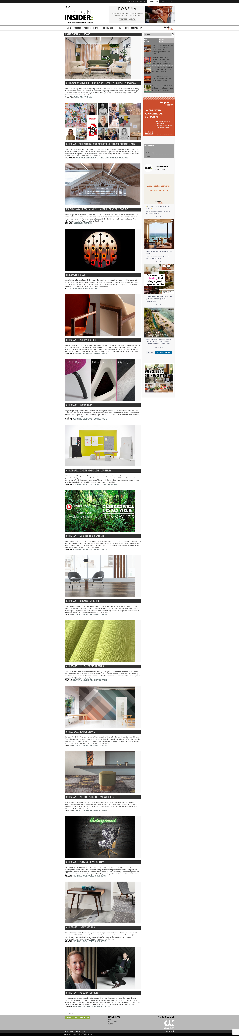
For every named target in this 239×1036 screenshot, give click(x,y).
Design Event (104, 158)
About (147, 149)
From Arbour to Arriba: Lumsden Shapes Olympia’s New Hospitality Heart (161, 79)
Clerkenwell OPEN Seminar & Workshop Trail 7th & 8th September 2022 (100, 144)
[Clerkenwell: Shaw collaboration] (100, 596)
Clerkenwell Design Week (92, 354)
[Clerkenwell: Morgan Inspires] (100, 335)
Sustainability (136, 28)
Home (66, 1031)
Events (105, 354)
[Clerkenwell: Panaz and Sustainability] (100, 857)
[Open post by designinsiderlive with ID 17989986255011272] (159, 322)
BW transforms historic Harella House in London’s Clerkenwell (98, 209)
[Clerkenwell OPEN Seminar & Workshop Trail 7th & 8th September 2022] (103, 139)
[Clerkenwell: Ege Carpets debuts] (100, 988)
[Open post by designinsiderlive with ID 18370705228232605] (159, 189)
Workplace (88, 97)
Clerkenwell (78, 97)
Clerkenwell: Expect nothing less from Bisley (88, 470)
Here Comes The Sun (75, 274)
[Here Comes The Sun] (100, 270)
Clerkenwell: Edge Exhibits (79, 405)
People (95, 28)
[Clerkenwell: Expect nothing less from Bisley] (100, 465)
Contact (147, 156)
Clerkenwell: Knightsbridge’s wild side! (85, 536)
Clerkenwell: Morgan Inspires (81, 340)
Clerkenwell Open (92, 158)
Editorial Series (108, 28)
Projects (87, 28)
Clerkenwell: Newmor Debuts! (80, 731)
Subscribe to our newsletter (78, 1017)
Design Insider (153, 1)
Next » (71, 1013)
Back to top (169, 1031)
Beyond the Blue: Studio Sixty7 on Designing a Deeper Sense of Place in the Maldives (162, 88)
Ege (103, 1006)
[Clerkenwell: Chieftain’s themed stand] (100, 661)
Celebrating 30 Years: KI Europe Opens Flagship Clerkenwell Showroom (101, 83)
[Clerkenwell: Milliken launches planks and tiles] (100, 792)
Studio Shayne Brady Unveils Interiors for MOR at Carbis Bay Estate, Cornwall (162, 69)
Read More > (88, 95)
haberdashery (89, 288)
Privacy (78, 1031)
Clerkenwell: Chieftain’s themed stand (85, 666)
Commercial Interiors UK (136, 1)
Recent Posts (161, 41)
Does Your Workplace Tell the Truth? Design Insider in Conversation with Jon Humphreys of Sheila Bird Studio (162, 49)
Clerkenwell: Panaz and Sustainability (85, 862)
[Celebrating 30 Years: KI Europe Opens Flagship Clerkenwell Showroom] (98, 78)
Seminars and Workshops (119, 158)
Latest (69, 28)
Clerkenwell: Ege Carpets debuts (82, 993)
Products (77, 28)
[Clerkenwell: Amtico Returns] (100, 922)
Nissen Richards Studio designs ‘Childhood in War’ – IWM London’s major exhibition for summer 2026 (162, 60)
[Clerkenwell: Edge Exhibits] (100, 400)
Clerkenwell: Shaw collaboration (83, 601)
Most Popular (147, 41)
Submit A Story (149, 153)
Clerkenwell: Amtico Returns (80, 927)
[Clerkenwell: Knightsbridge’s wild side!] (100, 531)
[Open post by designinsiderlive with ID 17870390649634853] (159, 234)
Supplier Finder (166, 1)
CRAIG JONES (106, 484)
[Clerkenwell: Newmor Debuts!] (100, 726)
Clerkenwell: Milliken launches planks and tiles (90, 797)
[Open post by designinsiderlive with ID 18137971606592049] (159, 279)
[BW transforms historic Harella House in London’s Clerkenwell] (102, 204)
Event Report (124, 28)
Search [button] (173, 34)
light (97, 288)
